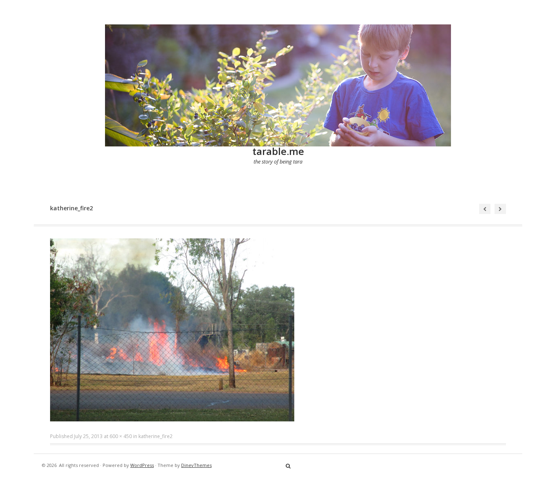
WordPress (142, 465)
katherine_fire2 (155, 436)
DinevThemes (196, 465)
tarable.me (278, 151)
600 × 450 (120, 436)
